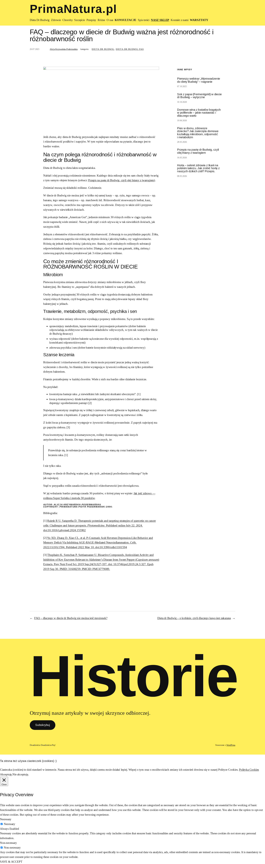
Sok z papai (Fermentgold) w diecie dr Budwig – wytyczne (199, 96)
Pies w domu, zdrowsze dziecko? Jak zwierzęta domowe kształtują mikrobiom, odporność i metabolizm (197, 133)
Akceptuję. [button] (6, 774)
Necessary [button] (5, 819)
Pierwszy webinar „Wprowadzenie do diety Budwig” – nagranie (198, 80)
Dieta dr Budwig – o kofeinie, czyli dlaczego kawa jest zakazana (194, 618)
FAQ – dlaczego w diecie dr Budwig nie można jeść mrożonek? (70, 618)
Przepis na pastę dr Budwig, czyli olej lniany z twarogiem (121, 180)
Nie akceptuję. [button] (20, 774)
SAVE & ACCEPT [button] (11, 861)
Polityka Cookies (249, 769)
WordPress (230, 745)
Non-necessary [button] (8, 842)
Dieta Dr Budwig (103, 49)
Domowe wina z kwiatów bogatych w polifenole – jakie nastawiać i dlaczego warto (199, 112)
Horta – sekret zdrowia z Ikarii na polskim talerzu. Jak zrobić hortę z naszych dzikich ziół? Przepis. (198, 168)
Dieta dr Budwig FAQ (130, 49)
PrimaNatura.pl (73, 8)
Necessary (9, 824)
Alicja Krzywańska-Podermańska (63, 49)
